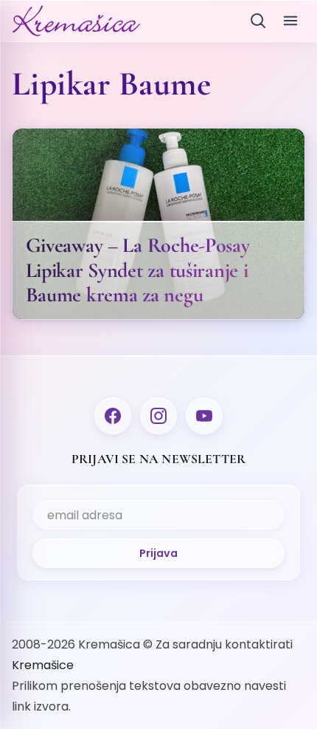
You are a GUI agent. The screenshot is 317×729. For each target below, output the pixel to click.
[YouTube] (204, 415)
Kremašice (43, 665)
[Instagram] (158, 415)
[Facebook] (112, 415)
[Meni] (290, 20)
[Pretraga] (258, 20)
